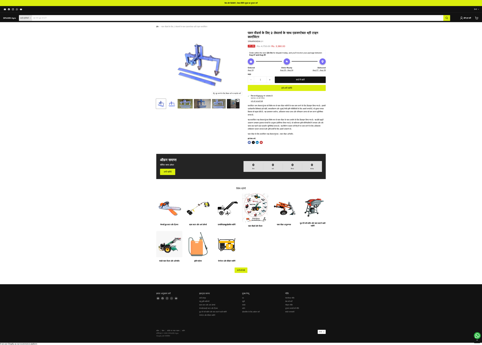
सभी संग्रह (202, 298)
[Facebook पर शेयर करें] (249, 142)
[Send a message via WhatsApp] (477, 335)
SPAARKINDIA (254, 41)
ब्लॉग (243, 308)
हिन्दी (475, 9)
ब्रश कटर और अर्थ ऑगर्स (207, 305)
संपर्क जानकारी (289, 312)
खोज (157, 331)
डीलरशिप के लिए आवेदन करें (251, 312)
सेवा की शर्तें (288, 301)
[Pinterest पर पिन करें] (261, 142)
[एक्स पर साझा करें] (253, 142)
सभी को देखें (241, 270)
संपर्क (243, 305)
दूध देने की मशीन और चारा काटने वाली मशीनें (213, 312)
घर (243, 298)
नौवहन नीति (289, 305)
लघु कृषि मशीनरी (204, 301)
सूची (243, 301)
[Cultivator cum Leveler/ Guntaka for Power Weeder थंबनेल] (161, 104)
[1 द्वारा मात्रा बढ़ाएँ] (270, 79)
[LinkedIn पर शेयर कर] (257, 142)
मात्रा (249, 74)
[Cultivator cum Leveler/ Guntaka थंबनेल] (185, 104)
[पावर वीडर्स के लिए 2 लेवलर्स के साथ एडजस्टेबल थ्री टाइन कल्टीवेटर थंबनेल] (233, 104)
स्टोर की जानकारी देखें (257, 101)
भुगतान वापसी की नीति (292, 308)
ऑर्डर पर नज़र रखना (173, 331)
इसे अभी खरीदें (286, 88)
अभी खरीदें (168, 171)
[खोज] (446, 18)
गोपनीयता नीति (289, 298)
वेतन (163, 331)
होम (157, 27)
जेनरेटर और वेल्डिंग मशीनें (207, 315)
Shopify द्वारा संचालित (163, 336)
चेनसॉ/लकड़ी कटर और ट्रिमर (208, 308)
